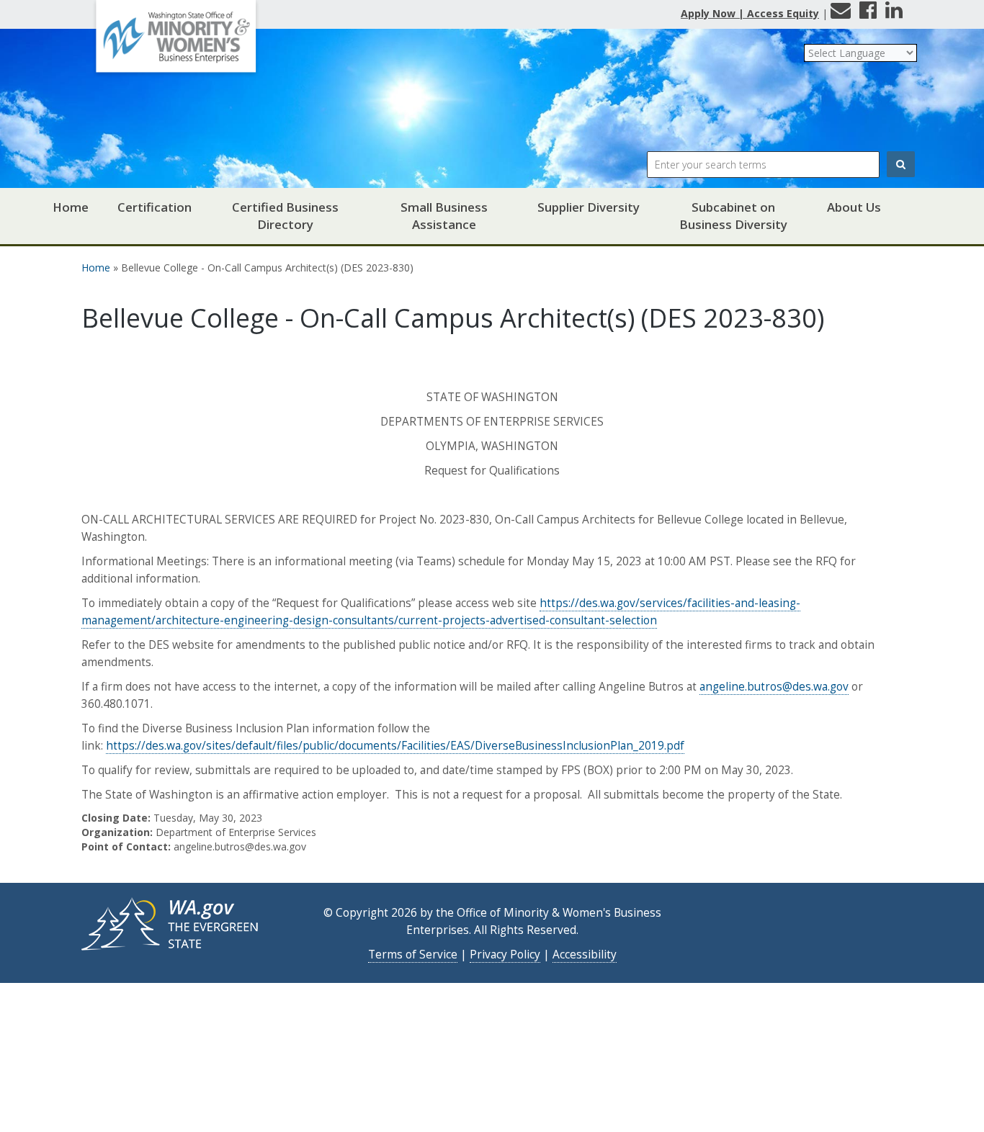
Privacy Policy (505, 954)
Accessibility (585, 954)
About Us (854, 207)
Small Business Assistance (444, 216)
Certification (154, 207)
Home (71, 207)
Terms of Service (412, 954)
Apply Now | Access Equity (750, 13)
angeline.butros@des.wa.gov (774, 686)
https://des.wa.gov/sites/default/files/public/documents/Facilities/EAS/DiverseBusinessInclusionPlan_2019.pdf (395, 745)
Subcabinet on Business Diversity (733, 216)
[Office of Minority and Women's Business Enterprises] (175, 41)
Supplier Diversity (588, 207)
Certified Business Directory (285, 216)
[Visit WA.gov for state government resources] (171, 923)
